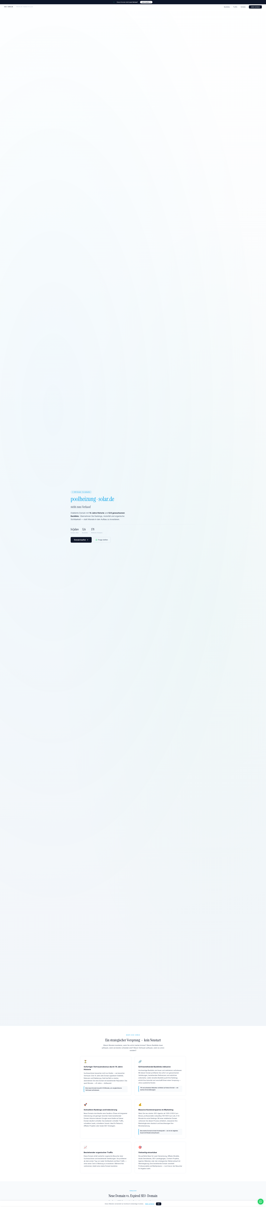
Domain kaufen (80, 540)
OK (159, 1204)
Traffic (235, 7)
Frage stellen (103, 540)
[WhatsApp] (261, 1202)
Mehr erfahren (149, 1204)
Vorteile (243, 7)
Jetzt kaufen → (146, 2)
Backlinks (227, 7)
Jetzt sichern (255, 7)
